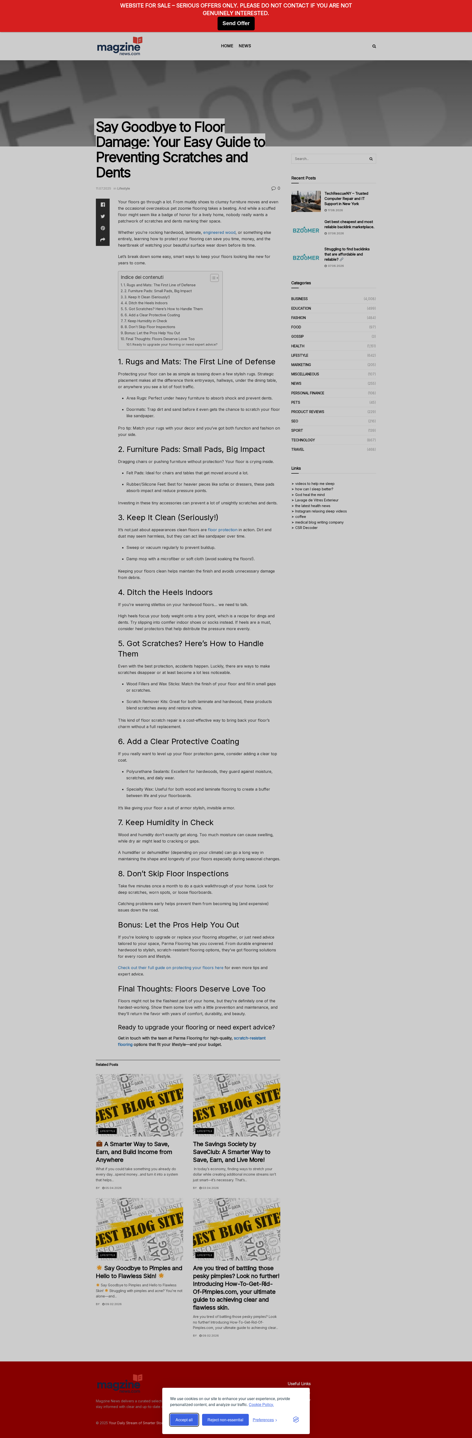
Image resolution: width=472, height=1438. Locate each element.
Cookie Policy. (261, 1404)
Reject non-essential (225, 1419)
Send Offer (236, 23)
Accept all (184, 1419)
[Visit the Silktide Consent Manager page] (296, 1420)
